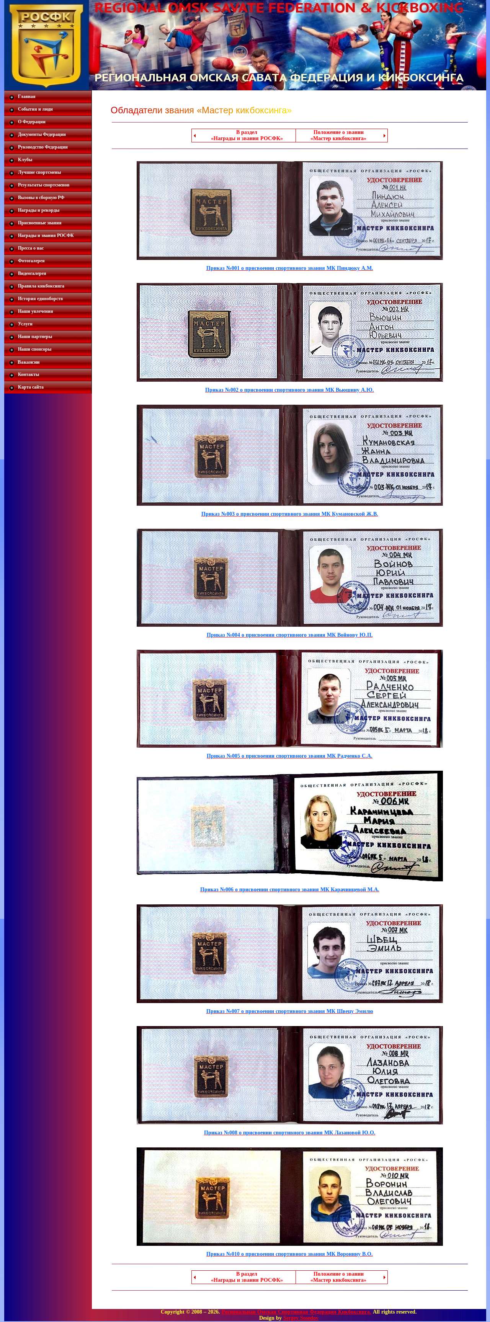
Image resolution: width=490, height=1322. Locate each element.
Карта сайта (31, 387)
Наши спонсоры (34, 349)
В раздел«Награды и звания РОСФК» (247, 135)
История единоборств (40, 298)
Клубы (25, 159)
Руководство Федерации (43, 147)
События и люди (35, 109)
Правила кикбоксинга (41, 286)
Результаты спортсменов (43, 185)
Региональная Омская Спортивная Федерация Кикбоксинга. (296, 1312)
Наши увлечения (35, 311)
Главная (27, 96)
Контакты (28, 374)
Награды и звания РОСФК (46, 235)
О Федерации (32, 121)
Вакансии (28, 362)
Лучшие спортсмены (39, 172)
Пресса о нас (31, 248)
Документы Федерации (42, 134)
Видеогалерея (32, 273)
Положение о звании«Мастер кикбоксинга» (338, 135)
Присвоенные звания (40, 223)
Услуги (25, 324)
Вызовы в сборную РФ (41, 197)
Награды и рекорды (38, 210)
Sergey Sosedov (300, 1318)
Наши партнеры (35, 336)
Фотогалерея (31, 260)
